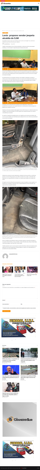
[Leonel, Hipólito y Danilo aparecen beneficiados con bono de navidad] (20, 270)
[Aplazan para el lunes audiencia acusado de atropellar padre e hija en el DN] (10, 387)
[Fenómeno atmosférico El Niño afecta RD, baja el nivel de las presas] (29, 370)
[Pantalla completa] (36, 69)
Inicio (4, 30)
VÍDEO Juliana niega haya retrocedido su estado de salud (6, 275)
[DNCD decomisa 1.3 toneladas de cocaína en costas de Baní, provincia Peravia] (10, 353)
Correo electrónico (5, 304)
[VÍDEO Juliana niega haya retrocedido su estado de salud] (7, 270)
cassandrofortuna (13, 254)
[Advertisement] (20, 20)
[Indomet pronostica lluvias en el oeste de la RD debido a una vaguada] (29, 353)
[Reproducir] (3, 69)
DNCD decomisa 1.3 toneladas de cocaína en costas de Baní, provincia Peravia (10, 360)
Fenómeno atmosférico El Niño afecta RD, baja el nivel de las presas (28, 377)
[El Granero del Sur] (6, 3)
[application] (20, 60)
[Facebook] (37, 468)
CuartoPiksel (24, 468)
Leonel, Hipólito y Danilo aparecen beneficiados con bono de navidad (19, 275)
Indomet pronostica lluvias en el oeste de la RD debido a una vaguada (29, 360)
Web (21, 304)
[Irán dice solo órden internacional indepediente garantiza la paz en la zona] (10, 370)
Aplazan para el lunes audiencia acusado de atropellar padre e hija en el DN (10, 395)
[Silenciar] (34, 69)
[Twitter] (38, 468)
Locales (6, 30)
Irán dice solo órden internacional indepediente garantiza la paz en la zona (10, 377)
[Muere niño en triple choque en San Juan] (32, 270)
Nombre (4, 300)
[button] (20, 60)
